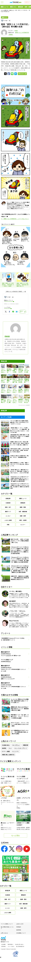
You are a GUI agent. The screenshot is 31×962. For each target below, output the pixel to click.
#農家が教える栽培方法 (8, 754)
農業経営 (20, 7)
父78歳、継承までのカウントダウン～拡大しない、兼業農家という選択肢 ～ (20, 391)
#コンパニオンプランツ (20, 748)
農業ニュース (4, 7)
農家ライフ (11, 10)
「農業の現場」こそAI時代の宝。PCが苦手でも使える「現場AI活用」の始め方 (15, 370)
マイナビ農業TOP (4, 10)
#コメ (10, 748)
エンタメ (8, 516)
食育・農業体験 (23, 511)
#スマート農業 (6, 751)
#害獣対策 (25, 745)
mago (16, 30)
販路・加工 (8, 507)
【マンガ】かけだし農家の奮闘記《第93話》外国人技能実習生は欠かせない (9, 401)
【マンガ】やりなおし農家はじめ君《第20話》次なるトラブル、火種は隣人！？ (3, 391)
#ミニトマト (15, 751)
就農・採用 (23, 516)
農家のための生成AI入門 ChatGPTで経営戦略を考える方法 (21, 370)
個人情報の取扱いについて (7, 927)
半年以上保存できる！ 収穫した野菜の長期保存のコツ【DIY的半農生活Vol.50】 (27, 391)
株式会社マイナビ (5, 941)
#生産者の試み (6, 745)
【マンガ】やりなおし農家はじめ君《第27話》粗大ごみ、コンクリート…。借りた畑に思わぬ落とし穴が (9, 391)
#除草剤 (4, 748)
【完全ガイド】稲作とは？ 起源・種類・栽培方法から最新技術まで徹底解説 (27, 401)
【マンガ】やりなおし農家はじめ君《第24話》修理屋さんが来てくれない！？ (3, 370)
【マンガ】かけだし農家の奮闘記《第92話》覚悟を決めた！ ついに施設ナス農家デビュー (26, 370)
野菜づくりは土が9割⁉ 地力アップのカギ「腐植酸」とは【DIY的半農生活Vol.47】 (15, 381)
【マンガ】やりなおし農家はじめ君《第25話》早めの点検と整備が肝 (15, 401)
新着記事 (8, 498)
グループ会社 (11, 946)
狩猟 (8, 524)
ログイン (27, 2)
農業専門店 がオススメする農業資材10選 (20, 401)
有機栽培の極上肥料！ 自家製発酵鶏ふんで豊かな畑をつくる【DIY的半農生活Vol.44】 (27, 381)
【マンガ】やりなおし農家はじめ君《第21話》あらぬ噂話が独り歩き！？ (15, 391)
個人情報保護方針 (20, 946)
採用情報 (3, 946)
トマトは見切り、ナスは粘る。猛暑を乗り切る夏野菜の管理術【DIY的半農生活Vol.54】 (4, 381)
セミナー (23, 524)
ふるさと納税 (8, 520)
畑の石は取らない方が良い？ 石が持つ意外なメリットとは (20, 381)
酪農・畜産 (23, 507)
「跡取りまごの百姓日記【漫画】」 (14, 291)
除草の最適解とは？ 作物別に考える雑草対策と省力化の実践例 (9, 381)
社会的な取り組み (19, 944)
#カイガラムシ (16, 745)
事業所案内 (10, 944)
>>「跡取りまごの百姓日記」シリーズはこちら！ (15, 218)
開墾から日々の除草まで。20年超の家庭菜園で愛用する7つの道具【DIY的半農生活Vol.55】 (4, 401)
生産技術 (8, 503)
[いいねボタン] (2, 20)
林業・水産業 (22, 520)
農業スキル (13, 7)
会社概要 (3, 944)
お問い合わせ (4, 933)
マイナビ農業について (7, 924)
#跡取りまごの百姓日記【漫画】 (11, 303)
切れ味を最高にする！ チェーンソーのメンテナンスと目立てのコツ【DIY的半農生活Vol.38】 (9, 370)
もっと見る (15, 835)
